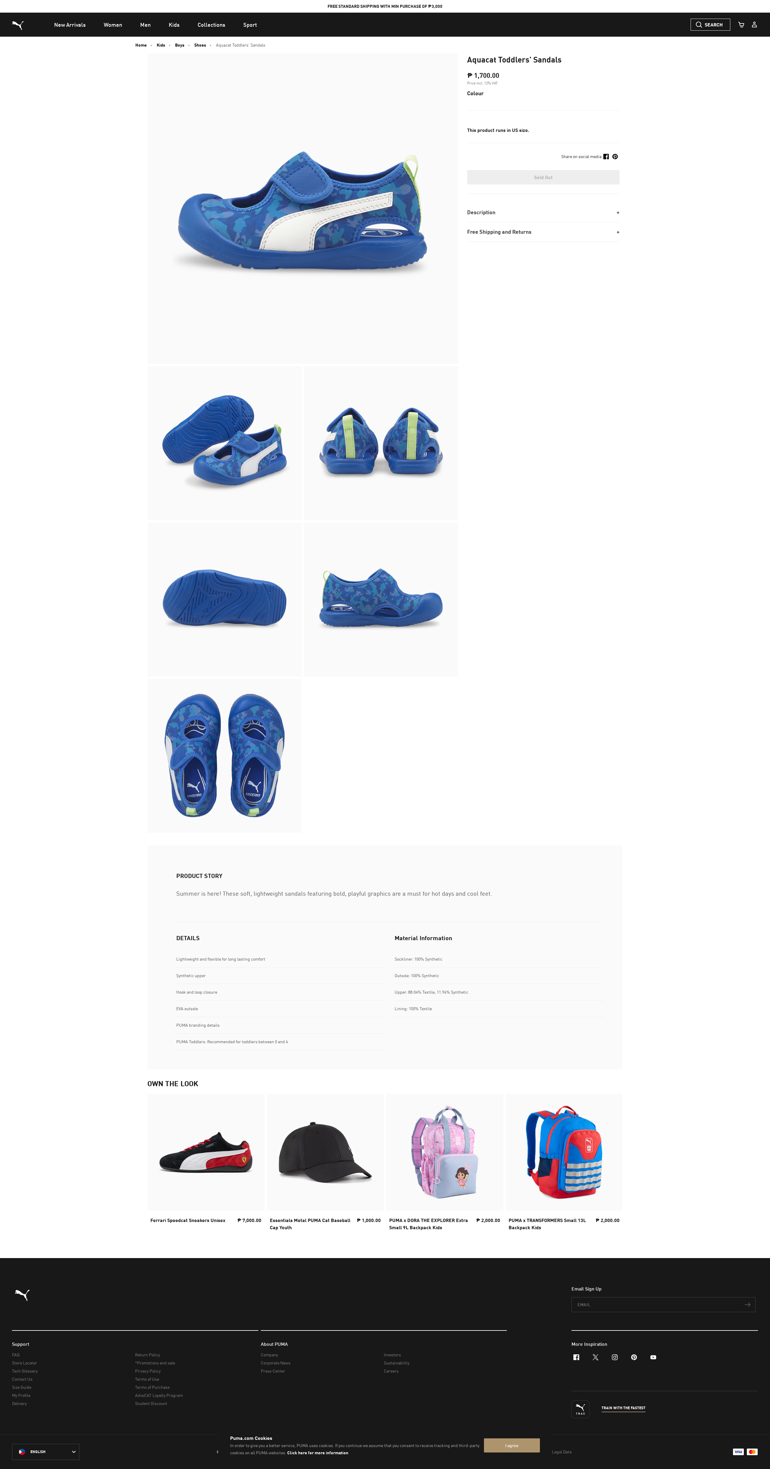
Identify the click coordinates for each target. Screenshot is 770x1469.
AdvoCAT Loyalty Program (159, 1395)
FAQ (16, 1354)
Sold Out (543, 177)
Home (141, 45)
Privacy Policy (148, 1370)
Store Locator (24, 1362)
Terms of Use (147, 1379)
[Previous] (157, 1163)
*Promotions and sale (155, 1362)
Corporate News (276, 1362)
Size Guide (21, 1387)
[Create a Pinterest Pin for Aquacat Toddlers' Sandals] (615, 156)
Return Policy (147, 1354)
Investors (392, 1354)
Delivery (19, 1403)
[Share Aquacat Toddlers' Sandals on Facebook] (606, 156)
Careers (391, 1370)
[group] (205, 1164)
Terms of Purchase (152, 1387)
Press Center (273, 1370)
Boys (179, 45)
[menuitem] (70, 25)
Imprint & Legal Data (552, 1451)
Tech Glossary (25, 1370)
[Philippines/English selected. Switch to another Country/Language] (45, 1452)
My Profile (21, 1395)
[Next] (613, 1163)
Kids (161, 45)
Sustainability (396, 1362)
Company (269, 1354)
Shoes (200, 45)
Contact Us (22, 1379)
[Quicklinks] (754, 24)
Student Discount (151, 1403)
